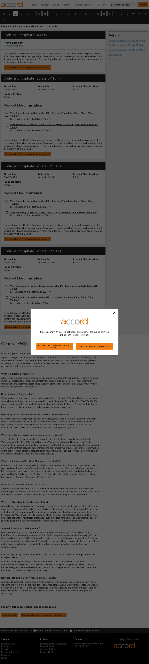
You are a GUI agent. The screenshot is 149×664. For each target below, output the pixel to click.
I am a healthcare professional (93, 346)
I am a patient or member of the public (53, 346)
